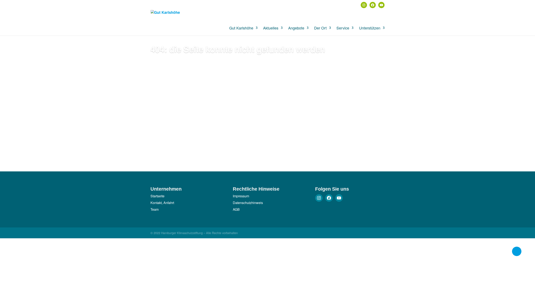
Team (154, 209)
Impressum (241, 196)
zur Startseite (171, 68)
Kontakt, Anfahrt (162, 202)
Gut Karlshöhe (241, 28)
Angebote (296, 28)
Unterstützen (369, 28)
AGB (236, 209)
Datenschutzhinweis (248, 202)
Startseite (157, 196)
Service (342, 28)
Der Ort (320, 28)
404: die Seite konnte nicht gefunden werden (237, 49)
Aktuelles (270, 28)
